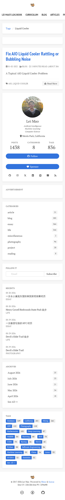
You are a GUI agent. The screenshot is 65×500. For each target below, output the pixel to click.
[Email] (40, 175)
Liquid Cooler (21, 83)
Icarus (51, 482)
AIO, (10, 83)
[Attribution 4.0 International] (32, 493)
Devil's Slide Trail (15, 350)
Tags (8, 28)
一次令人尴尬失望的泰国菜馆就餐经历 (26, 296)
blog (24, 66)
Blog (44, 14)
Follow (34, 156)
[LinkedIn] (32, 175)
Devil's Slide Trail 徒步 (17, 336)
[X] (25, 175)
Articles (55, 14)
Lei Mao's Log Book (12, 14)
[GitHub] (43, 493)
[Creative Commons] (22, 493)
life (8, 313)
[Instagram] (17, 175)
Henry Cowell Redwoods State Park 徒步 (26, 309)
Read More (51, 83)
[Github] (10, 175)
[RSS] (55, 175)
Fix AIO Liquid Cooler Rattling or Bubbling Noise (32, 56)
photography (13, 353)
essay (9, 299)
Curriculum (32, 14)
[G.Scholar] (48, 175)
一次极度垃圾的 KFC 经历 (19, 323)
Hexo (43, 482)
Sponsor (33, 166)
